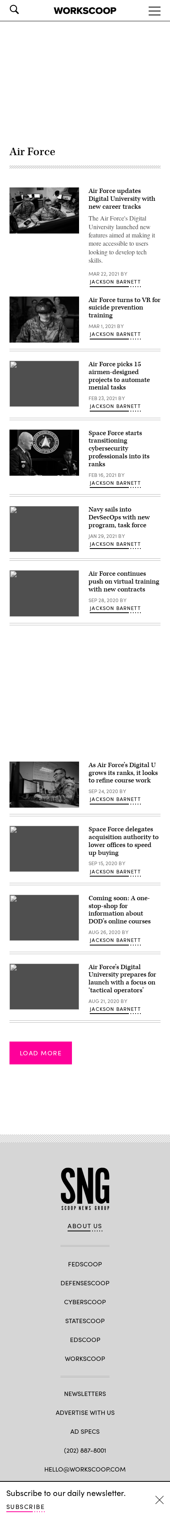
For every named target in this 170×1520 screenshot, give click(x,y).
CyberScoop (85, 1302)
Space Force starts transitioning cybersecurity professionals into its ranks (119, 449)
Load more (41, 1053)
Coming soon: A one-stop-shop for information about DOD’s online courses (120, 910)
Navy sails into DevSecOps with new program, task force (119, 517)
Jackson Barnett (115, 281)
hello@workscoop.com (85, 1469)
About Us (85, 1226)
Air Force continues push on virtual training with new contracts (124, 581)
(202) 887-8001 (85, 1450)
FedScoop (85, 1264)
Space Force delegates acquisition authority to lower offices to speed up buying (124, 841)
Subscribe (25, 1506)
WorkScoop (85, 1358)
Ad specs (85, 1431)
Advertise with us (85, 1412)
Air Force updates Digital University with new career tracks (122, 199)
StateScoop (85, 1320)
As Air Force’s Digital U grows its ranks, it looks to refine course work (123, 773)
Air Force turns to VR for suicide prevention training (125, 308)
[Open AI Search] (25, 9)
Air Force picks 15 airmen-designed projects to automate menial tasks (119, 376)
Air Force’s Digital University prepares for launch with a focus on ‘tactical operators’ (122, 979)
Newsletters (85, 1393)
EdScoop (85, 1339)
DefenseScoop (85, 1283)
